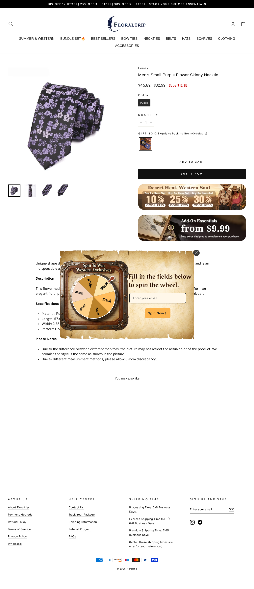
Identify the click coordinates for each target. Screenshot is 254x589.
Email (133, 289)
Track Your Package (82, 514)
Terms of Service (19, 529)
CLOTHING (226, 39)
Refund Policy (17, 522)
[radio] (144, 102)
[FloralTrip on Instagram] (192, 522)
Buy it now (192, 173)
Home (142, 68)
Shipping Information (83, 522)
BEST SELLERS (103, 39)
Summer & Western (36, 39)
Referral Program (80, 529)
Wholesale (15, 544)
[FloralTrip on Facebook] (200, 522)
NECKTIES (151, 39)
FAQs (72, 536)
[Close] (196, 253)
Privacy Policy (17, 536)
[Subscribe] (231, 509)
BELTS (171, 39)
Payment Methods (20, 514)
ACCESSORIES (127, 46)
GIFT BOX (172, 133)
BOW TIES (129, 39)
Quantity (148, 115)
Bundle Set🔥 (72, 39)
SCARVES (204, 39)
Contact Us (76, 507)
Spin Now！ (157, 313)
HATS (186, 39)
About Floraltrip (18, 507)
